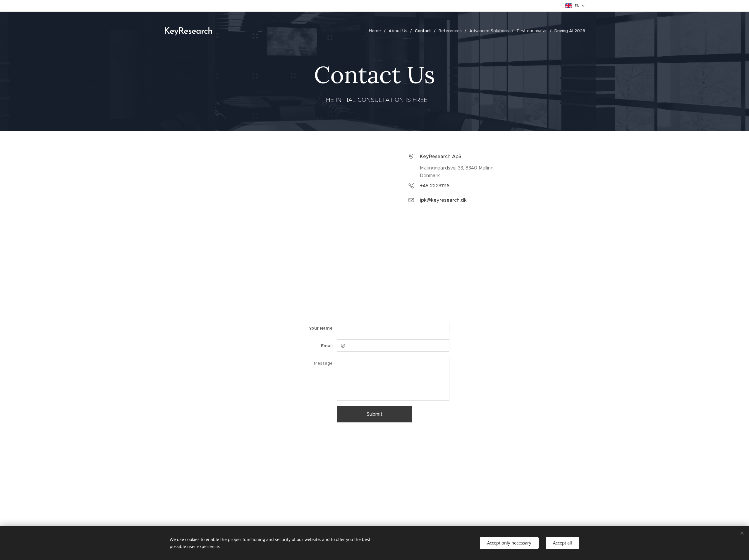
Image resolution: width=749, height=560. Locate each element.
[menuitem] (376, 30)
